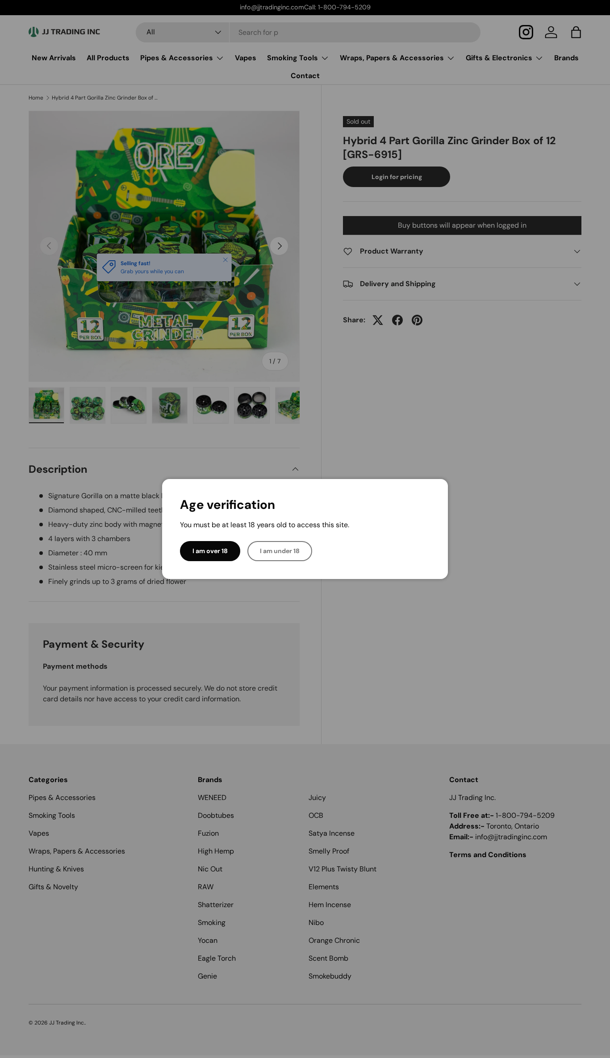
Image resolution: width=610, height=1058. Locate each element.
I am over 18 (210, 551)
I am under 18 (280, 551)
